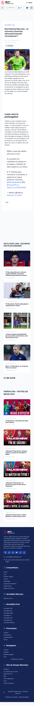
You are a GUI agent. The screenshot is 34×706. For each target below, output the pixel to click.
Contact (6, 649)
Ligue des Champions (10, 583)
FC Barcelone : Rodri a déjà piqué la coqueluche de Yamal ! (17, 304)
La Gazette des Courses (11, 671)
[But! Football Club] (7, 2)
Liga (7, 202)
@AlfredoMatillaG (14, 182)
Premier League (8, 576)
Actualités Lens (8, 618)
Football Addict (8, 637)
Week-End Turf (8, 674)
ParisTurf (6, 669)
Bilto (5, 676)
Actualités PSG (8, 608)
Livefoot (6, 632)
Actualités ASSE (8, 613)
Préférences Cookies (17, 659)
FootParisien (7, 635)
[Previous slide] (2, 7)
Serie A (6, 579)
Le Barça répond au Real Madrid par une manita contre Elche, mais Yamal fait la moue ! (17, 335)
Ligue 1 (6, 572)
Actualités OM (8, 611)
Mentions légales (9, 654)
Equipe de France (9, 588)
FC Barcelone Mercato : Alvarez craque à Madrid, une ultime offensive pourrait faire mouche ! (16, 273)
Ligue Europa (7, 586)
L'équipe (6, 652)
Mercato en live (8, 598)
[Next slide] (31, 7)
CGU (5, 657)
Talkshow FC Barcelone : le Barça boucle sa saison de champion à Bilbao (16, 452)
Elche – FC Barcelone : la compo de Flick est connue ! (17, 367)
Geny (5, 681)
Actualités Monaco (9, 622)
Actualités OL (8, 615)
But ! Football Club (14, 40)
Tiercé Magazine (9, 678)
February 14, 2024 (14, 195)
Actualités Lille (8, 620)
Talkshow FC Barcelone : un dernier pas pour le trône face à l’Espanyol (16, 484)
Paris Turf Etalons (9, 683)
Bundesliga (7, 581)
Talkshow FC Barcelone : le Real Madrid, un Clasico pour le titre (16, 515)
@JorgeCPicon (13, 185)
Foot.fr (5, 639)
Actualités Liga (10, 25)
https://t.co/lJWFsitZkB (16, 187)
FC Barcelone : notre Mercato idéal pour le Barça (17, 421)
